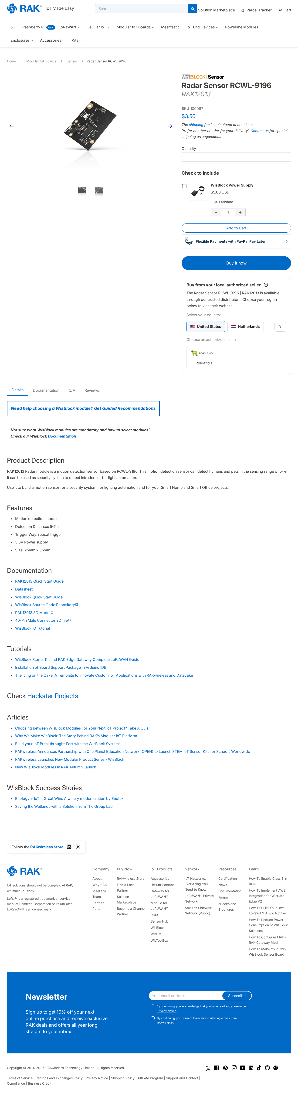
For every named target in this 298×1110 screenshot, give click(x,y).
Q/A (72, 390)
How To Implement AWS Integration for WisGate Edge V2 (267, 895)
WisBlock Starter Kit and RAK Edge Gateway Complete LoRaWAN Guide (77, 659)
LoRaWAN (68, 27)
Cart (287, 10)
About (97, 878)
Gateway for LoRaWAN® (160, 894)
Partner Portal (98, 905)
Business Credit (39, 1083)
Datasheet (24, 589)
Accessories (51, 40)
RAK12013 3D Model (34, 612)
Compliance (16, 1083)
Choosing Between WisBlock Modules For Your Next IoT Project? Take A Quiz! (82, 728)
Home (11, 61)
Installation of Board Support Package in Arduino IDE (60, 667)
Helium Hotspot (162, 885)
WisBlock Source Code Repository (46, 604)
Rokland (203, 363)
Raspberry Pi (33, 27)
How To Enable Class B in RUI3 (268, 881)
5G (12, 27)
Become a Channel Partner (131, 911)
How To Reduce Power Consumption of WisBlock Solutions (268, 925)
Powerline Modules (241, 27)
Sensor (72, 61)
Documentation (46, 390)
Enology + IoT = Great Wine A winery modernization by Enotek (69, 798)
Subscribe (237, 995)
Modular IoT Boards (134, 27)
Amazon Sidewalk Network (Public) (198, 910)
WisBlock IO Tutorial (32, 628)
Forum (223, 897)
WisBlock (158, 928)
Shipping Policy (123, 1078)
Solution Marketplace (216, 10)
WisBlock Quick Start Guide (39, 597)
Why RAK (99, 885)
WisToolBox (159, 940)
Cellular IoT (97, 27)
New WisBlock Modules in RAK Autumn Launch (55, 767)
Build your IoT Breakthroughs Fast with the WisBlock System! (67, 743)
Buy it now (236, 263)
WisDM (156, 934)
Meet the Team (99, 894)
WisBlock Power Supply (232, 185)
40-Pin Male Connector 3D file (43, 620)
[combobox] (141, 8)
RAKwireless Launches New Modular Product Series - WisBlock (69, 759)
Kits (75, 40)
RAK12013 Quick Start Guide (39, 581)
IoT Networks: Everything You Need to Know (196, 884)
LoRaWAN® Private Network (199, 898)
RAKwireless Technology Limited (70, 1068)
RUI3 (154, 915)
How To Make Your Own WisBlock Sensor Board (267, 952)
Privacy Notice (166, 1011)
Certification (227, 878)
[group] (205, 326)
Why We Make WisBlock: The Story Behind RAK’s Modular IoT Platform (76, 735)
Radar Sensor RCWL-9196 (106, 61)
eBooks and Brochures (227, 906)
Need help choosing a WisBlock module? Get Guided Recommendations (83, 408)
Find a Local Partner (126, 887)
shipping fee (199, 124)
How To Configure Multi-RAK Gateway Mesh (267, 940)
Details (18, 389)
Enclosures (20, 40)
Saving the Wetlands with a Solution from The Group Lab (64, 806)
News (222, 885)
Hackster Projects (52, 696)
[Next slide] (280, 327)
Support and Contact (182, 1078)
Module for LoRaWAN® (159, 905)
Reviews (92, 390)
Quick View (199, 191)
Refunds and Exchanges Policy (59, 1078)
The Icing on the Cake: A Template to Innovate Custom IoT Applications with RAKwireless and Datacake (104, 675)
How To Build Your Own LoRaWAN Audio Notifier (267, 910)
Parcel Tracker (259, 10)
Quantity (189, 148)
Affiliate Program (150, 1078)
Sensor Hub (159, 921)
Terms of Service (20, 1078)
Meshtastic (170, 27)
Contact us (260, 131)
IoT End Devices (201, 27)
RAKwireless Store (130, 878)
